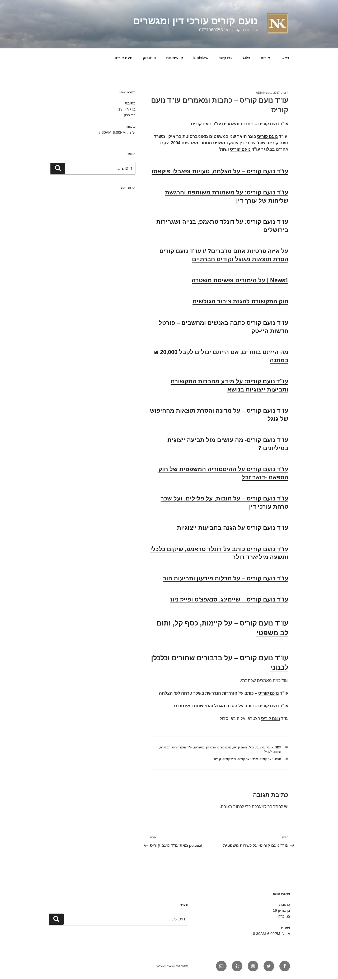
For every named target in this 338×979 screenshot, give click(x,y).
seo (278, 747)
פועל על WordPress (172, 966)
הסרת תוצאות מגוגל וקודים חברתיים (240, 259)
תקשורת (165, 747)
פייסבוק (149, 58)
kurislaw (200, 58)
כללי (251, 747)
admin (260, 92)
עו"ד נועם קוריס (182, 747)
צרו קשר (226, 58)
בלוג (246, 58)
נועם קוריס (124, 58)
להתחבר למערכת (267, 806)
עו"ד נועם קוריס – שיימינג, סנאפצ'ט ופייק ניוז (229, 599)
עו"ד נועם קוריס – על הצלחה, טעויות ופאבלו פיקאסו (220, 171)
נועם (278, 759)
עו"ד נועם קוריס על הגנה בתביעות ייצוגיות (232, 527)
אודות (265, 58)
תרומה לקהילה (271, 751)
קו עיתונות (174, 58)
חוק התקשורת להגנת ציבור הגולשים (240, 301)
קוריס (217, 759)
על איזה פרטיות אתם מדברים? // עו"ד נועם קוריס (223, 251)
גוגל (258, 747)
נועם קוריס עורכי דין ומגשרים (195, 21)
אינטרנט (268, 747)
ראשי (284, 58)
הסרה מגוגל (225, 706)
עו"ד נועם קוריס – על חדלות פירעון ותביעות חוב (225, 578)
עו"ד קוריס (229, 759)
